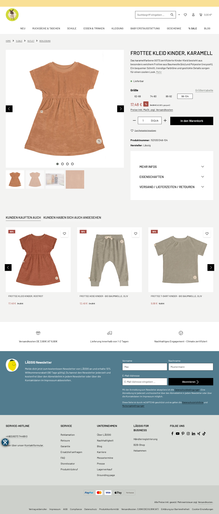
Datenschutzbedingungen (187, 389)
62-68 (138, 96)
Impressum (55, 509)
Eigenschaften (151, 177)
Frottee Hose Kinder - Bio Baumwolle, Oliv (104, 296)
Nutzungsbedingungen (133, 405)
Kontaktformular (34, 445)
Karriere (101, 451)
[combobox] (151, 14)
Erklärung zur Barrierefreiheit (175, 509)
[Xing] (199, 434)
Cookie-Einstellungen (202, 509)
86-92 (169, 96)
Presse (101, 463)
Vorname (127, 360)
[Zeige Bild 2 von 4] (62, 164)
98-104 (185, 96)
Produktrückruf (69, 469)
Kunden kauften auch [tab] (23, 217)
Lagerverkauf (104, 469)
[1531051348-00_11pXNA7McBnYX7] (65, 109)
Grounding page (106, 475)
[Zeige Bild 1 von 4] (57, 164)
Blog (99, 446)
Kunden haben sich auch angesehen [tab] (72, 217)
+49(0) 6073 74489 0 (16, 436)
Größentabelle (204, 90)
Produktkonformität (109, 509)
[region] (65, 119)
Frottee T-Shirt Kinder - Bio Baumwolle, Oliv (176, 296)
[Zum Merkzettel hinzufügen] (64, 233)
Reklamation (68, 434)
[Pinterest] (183, 434)
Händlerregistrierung (145, 438)
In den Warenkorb (192, 121)
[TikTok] (204, 434)
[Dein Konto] (193, 14)
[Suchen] (172, 14)
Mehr (159, 71)
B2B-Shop (139, 444)
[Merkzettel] (185, 14)
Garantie (65, 446)
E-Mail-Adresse (131, 375)
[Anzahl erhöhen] (165, 120)
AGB (65, 509)
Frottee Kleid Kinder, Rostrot (25, 296)
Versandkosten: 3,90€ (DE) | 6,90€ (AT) (140, 509)
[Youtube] (178, 434)
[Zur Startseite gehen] (12, 14)
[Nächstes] (120, 108)
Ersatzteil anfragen (71, 451)
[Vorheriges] (9, 108)
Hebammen (140, 450)
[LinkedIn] (194, 434)
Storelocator (68, 463)
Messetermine (105, 457)
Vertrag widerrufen (38, 509)
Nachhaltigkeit (105, 440)
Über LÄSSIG (104, 434)
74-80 (153, 96)
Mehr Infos (148, 167)
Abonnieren (189, 381)
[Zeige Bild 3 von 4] (67, 164)
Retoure (65, 440)
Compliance (76, 509)
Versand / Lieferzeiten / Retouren (166, 187)
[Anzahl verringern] (134, 120)
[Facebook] (173, 434)
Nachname (174, 360)
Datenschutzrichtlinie (192, 402)
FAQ (63, 457)
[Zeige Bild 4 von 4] (72, 164)
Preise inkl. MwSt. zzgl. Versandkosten (152, 109)
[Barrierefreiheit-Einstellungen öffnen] (5, 442)
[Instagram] (188, 434)
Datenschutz (90, 509)
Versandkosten (205, 502)
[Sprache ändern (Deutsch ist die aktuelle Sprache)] (179, 15)
